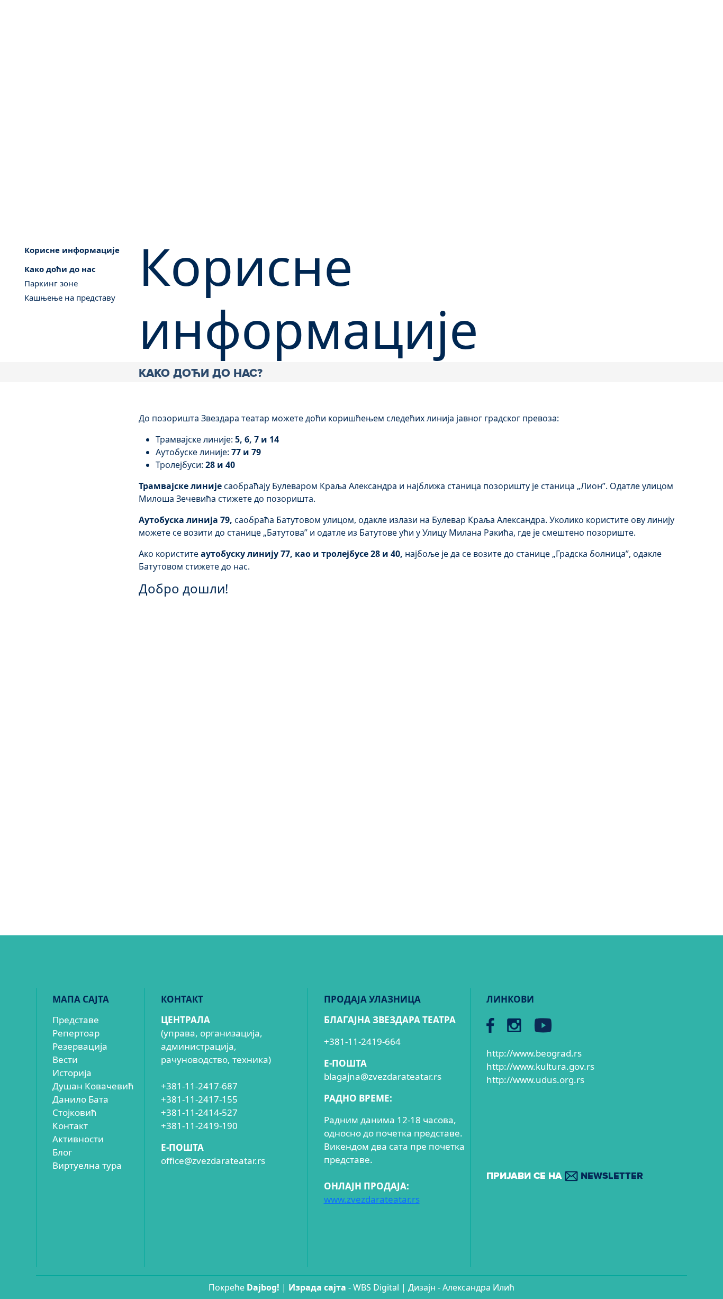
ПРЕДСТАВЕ (390, 76)
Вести (65, 1059)
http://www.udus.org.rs (535, 1080)
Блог (62, 1152)
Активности (78, 1139)
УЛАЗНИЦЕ (492, 76)
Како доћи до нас (60, 269)
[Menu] (676, 78)
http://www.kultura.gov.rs (540, 1066)
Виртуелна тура (87, 1165)
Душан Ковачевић (93, 1086)
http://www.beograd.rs (534, 1053)
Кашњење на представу (69, 297)
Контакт (70, 1126)
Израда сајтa (317, 1287)
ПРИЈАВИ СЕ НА (564, 1176)
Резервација (79, 1046)
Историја (72, 1073)
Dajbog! (263, 1287)
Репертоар (76, 1033)
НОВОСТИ (591, 76)
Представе (75, 1020)
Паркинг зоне (51, 283)
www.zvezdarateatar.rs (372, 1199)
